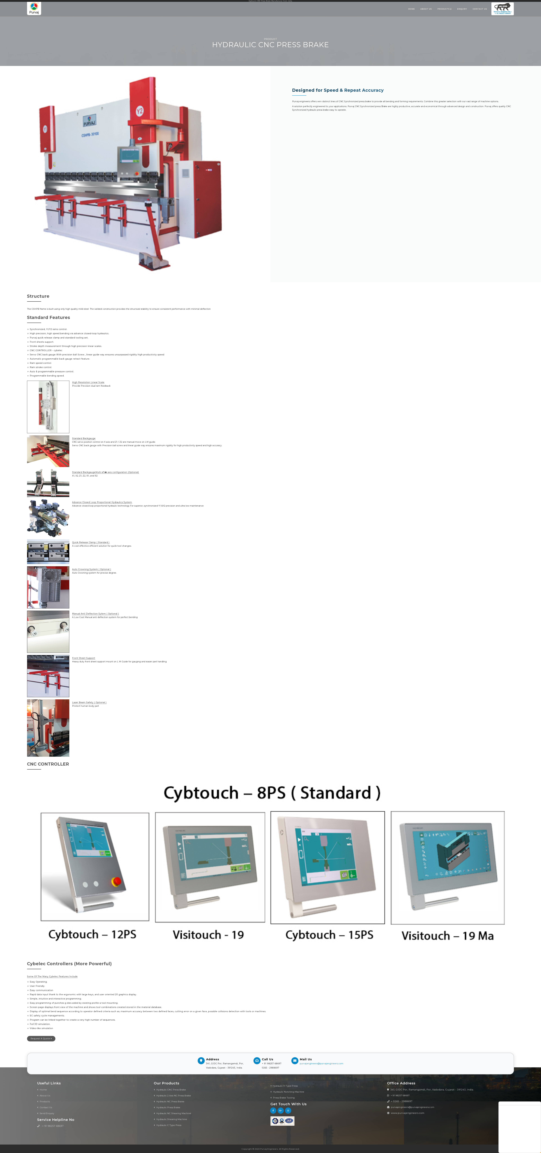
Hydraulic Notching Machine (288, 1091)
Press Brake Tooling (283, 1097)
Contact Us (480, 9)
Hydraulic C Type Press (168, 1125)
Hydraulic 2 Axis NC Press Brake (173, 1095)
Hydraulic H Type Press (285, 1086)
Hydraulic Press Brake (168, 1107)
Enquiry (462, 9)
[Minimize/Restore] (536, 1102)
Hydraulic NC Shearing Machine (173, 1113)
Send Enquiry (46, 1113)
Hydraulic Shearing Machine (171, 1119)
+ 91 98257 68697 (400, 1095)
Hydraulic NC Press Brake (170, 1101)
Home (411, 9)
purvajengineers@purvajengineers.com (321, 1063)
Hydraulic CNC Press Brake (171, 1089)
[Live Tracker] (500, 1103)
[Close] (538, 1102)
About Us (426, 9)
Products (443, 9)
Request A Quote (41, 1038)
